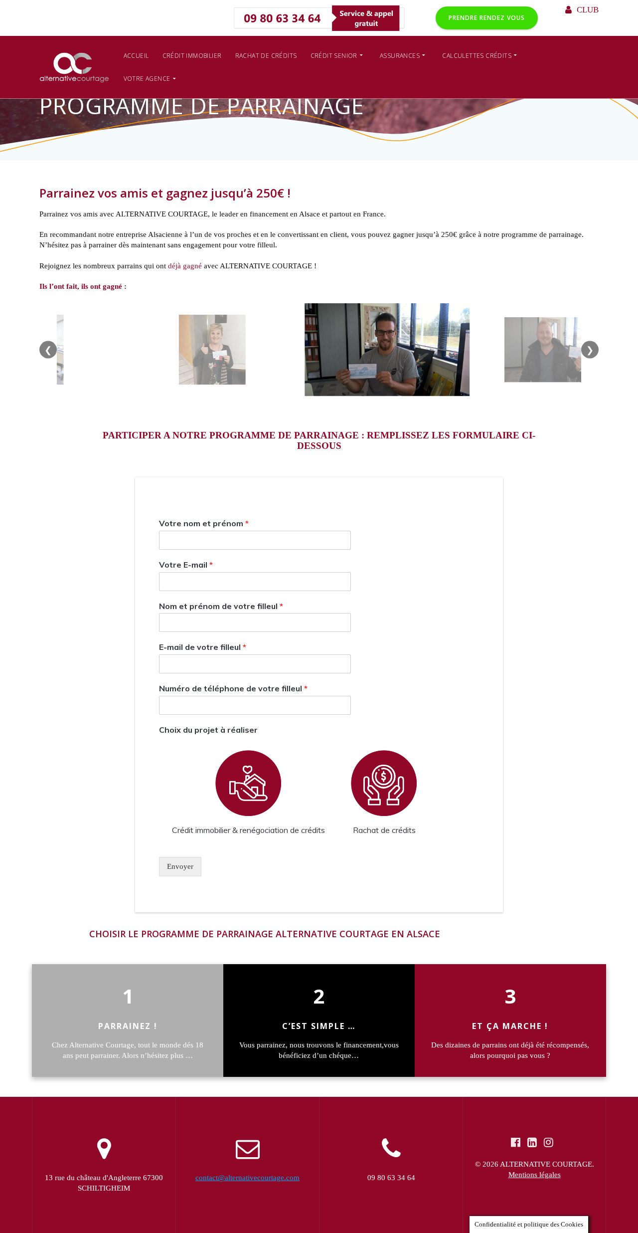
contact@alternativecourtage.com (247, 1178)
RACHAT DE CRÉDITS (266, 55)
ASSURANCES (400, 55)
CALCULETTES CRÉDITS (476, 55)
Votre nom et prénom (204, 523)
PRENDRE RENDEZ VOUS (487, 17)
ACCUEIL (136, 55)
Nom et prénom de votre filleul (221, 606)
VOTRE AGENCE (147, 78)
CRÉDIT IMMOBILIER (192, 55)
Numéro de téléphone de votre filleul (233, 688)
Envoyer (180, 866)
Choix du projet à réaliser (208, 730)
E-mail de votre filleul (202, 647)
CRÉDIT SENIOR (334, 55)
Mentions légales (534, 1175)
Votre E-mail (186, 565)
